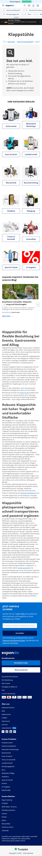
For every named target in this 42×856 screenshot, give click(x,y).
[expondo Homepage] (4, 42)
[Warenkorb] (38, 5)
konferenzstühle (24, 568)
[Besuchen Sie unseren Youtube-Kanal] (3, 732)
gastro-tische (24, 393)
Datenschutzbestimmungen (14, 640)
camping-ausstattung (28, 493)
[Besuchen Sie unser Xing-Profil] (14, 732)
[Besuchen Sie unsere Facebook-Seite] (7, 732)
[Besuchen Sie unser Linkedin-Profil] (10, 732)
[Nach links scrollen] (2, 22)
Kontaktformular (21, 663)
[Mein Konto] (33, 5)
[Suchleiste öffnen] (25, 5)
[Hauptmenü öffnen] (3, 5)
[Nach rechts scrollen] (40, 22)
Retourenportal (21, 670)
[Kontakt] (29, 5)
